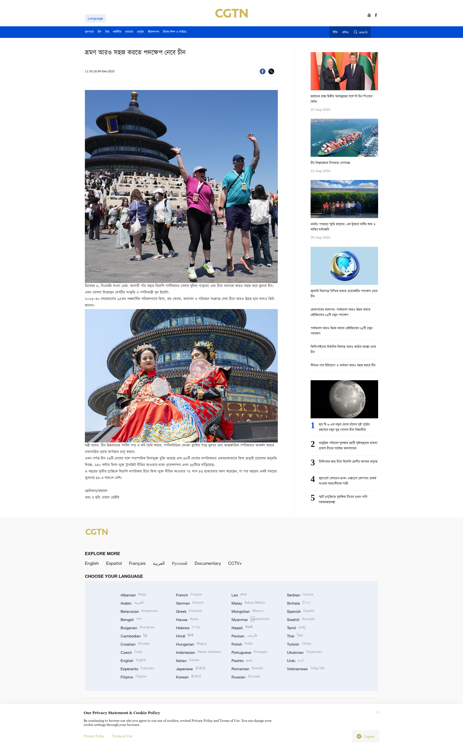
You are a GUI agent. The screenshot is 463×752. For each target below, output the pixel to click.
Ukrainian (304, 652)
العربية (159, 563)
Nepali (242, 627)
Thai (295, 636)
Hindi (184, 636)
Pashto (242, 660)
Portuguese (249, 652)
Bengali (131, 619)
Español (114, 563)
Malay (248, 603)
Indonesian (198, 652)
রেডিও (345, 32)
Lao (239, 595)
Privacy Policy (94, 736)
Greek (189, 611)
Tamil (296, 627)
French (189, 595)
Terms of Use (122, 736)
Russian (246, 677)
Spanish (300, 611)
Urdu (295, 660)
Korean (188, 677)
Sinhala (299, 603)
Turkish (299, 644)
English (92, 563)
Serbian (300, 595)
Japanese (190, 668)
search (363, 32)
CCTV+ (235, 563)
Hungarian (191, 644)
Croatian (135, 644)
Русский (179, 563)
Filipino (133, 677)
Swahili (301, 619)
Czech (132, 652)
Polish (242, 644)
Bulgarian (138, 627)
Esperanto (137, 668)
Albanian (133, 595)
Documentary (208, 563)
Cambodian (134, 636)
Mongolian (248, 611)
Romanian (247, 668)
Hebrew (188, 627)
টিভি (335, 32)
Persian (244, 636)
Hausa (187, 619)
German (189, 603)
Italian (187, 660)
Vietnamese (306, 668)
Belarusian (139, 611)
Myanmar (250, 619)
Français (137, 563)
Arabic (132, 603)
